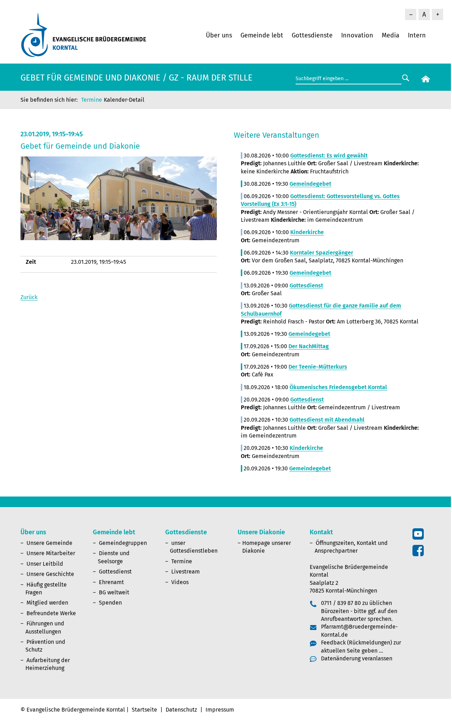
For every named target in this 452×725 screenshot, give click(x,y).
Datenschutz (181, 709)
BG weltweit (114, 592)
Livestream (185, 571)
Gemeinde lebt (261, 35)
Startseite (144, 709)
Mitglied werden (47, 602)
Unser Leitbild (44, 563)
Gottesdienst (115, 571)
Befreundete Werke (51, 613)
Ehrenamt (111, 582)
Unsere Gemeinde (49, 543)
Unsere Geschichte (50, 574)
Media (390, 35)
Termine (91, 99)
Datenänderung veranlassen (356, 658)
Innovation (357, 35)
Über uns (219, 35)
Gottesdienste (312, 35)
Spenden (110, 602)
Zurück (28, 297)
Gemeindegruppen (123, 543)
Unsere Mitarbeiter (50, 553)
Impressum (220, 709)
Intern (417, 35)
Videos (180, 582)
